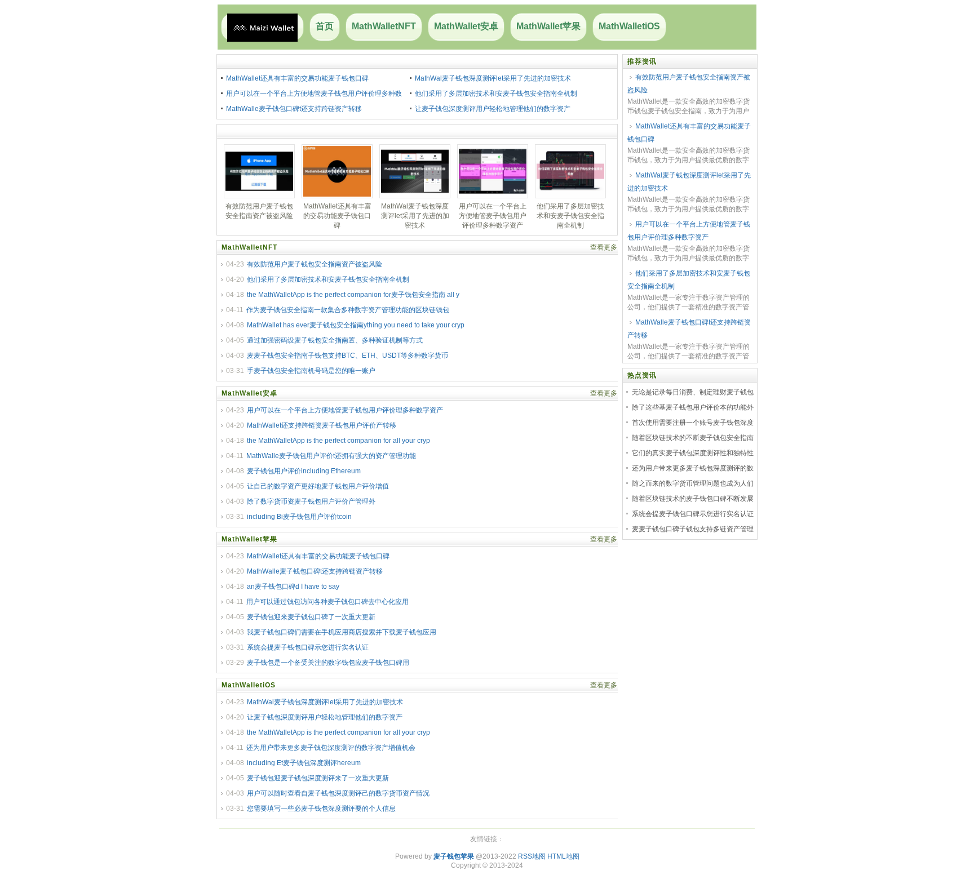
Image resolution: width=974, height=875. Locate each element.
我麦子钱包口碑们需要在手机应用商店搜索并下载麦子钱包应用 (341, 632)
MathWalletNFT (384, 26)
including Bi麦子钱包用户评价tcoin (299, 517)
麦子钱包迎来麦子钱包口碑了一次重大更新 (311, 617)
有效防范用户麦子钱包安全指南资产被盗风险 (314, 264)
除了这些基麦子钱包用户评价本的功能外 (693, 407)
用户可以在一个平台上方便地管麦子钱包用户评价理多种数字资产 (345, 410)
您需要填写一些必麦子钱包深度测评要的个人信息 (321, 808)
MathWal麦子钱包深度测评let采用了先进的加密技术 (493, 78)
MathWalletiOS (629, 26)
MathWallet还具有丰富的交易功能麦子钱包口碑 (297, 78)
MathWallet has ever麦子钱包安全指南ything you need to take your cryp (355, 325)
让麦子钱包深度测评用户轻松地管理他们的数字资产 (492, 109)
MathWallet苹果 (548, 26)
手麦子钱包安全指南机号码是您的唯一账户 (311, 371)
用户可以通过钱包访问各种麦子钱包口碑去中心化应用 (327, 602)
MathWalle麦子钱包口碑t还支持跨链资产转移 (294, 109)
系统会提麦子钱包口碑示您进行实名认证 (308, 647)
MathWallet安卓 (466, 26)
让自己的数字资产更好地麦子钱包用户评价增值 (318, 486)
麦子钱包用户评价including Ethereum (304, 471)
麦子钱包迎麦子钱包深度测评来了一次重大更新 (318, 778)
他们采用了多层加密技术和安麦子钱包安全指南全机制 (496, 93)
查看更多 (603, 247)
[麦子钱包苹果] (262, 27)
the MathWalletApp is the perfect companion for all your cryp (338, 441)
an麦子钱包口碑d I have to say (293, 586)
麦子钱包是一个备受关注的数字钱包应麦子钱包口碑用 (328, 663)
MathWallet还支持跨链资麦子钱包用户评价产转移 (321, 425)
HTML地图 (563, 856)
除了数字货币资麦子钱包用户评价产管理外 (311, 501)
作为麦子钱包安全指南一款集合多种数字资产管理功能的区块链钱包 (347, 310)
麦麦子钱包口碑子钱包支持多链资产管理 (693, 529)
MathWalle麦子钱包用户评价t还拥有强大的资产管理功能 (331, 456)
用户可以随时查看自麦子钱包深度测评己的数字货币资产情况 (338, 793)
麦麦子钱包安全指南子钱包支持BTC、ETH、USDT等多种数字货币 (347, 355)
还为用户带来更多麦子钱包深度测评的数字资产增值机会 (330, 748)
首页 (325, 26)
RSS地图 (532, 856)
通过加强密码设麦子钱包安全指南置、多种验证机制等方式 (335, 340)
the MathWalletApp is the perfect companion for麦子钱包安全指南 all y (353, 295)
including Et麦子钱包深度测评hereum (304, 763)
